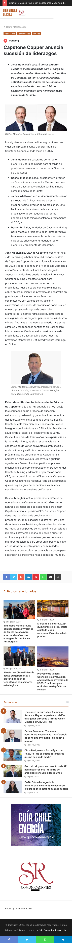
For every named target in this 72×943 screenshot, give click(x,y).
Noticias (36, 34)
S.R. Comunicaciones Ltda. (53, 930)
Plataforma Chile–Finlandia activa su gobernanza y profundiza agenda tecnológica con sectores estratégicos (19, 679)
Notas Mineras (24, 34)
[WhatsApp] (43, 577)
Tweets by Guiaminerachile (18, 908)
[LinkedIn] (28, 577)
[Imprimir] (58, 577)
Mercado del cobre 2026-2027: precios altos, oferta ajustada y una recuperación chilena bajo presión (52, 630)
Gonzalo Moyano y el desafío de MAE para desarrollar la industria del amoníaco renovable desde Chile (45, 769)
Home (9, 27)
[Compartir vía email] (50, 577)
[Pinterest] (35, 577)
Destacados (20, 27)
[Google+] (21, 577)
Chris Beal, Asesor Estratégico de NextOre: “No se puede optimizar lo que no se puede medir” (44, 753)
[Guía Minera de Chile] (14, 12)
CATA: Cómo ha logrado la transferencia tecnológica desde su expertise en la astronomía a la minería (46, 785)
